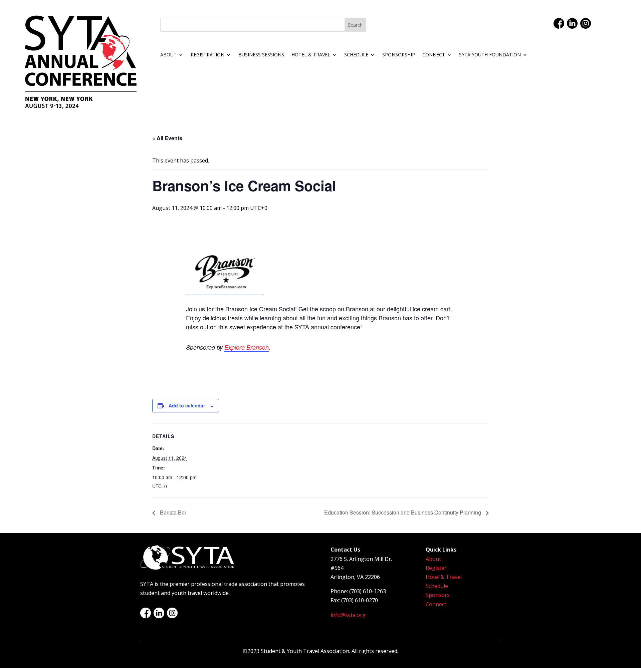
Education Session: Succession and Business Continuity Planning (403, 512)
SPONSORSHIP (398, 55)
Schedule (437, 586)
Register (436, 568)
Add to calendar (187, 405)
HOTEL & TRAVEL (310, 55)
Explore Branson (246, 347)
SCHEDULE (356, 55)
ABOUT (168, 55)
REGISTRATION (207, 55)
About (433, 559)
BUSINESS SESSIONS (261, 55)
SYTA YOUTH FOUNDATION (490, 55)
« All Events (167, 138)
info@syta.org (348, 615)
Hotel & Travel (444, 577)
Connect (436, 604)
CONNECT (433, 55)
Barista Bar (172, 512)
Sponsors (438, 595)
